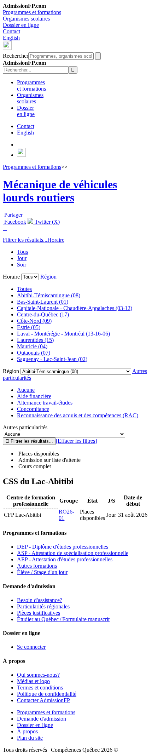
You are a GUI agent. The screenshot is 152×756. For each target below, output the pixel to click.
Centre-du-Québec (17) (43, 314)
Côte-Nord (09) (34, 321)
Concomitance (33, 409)
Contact (11, 31)
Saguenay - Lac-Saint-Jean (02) (52, 359)
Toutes (24, 289)
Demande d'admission (41, 719)
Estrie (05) (28, 327)
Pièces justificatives (38, 613)
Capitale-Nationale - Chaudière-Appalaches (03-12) (74, 308)
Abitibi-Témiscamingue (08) (48, 295)
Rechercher (15, 56)
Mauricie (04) (32, 346)
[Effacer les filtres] (76, 441)
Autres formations (37, 566)
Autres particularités (25, 427)
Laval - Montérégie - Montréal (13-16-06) (63, 334)
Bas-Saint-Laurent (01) (42, 302)
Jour (22, 258)
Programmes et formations (32, 12)
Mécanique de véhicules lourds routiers (60, 191)
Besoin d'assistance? (39, 600)
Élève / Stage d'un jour (42, 572)
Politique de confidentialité (46, 694)
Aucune (26, 390)
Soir (21, 265)
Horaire (55, 240)
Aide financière (34, 396)
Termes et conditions (40, 688)
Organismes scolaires (26, 19)
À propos (27, 731)
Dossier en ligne (21, 25)
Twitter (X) (46, 222)
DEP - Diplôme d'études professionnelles (62, 547)
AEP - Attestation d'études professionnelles (64, 559)
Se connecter (31, 647)
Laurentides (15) (35, 340)
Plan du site (30, 738)
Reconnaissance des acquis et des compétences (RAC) (77, 415)
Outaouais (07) (33, 353)
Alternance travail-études (44, 403)
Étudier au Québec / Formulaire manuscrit (63, 619)
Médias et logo (33, 681)
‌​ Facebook (14, 222)
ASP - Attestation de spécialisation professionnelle (72, 553)
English (11, 38)
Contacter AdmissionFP (43, 700)
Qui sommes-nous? (38, 675)
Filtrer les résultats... (25, 240)
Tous (22, 252)
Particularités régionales (43, 606)
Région (48, 277)
